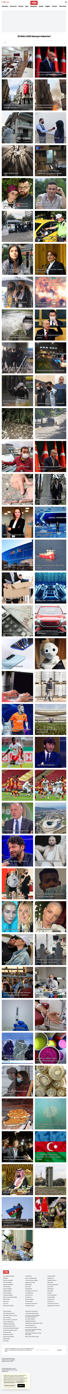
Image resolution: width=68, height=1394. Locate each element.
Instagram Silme (29, 1305)
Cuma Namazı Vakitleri (31, 1280)
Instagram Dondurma (31, 1303)
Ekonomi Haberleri (8, 1280)
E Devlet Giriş (28, 1289)
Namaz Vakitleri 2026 (31, 1278)
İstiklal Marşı (28, 1284)
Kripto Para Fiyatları (8, 1305)
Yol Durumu (28, 1297)
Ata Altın (49, 1293)
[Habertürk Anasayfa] (34, 2)
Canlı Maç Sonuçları (52, 1303)
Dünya (20, 6)
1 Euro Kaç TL (50, 1301)
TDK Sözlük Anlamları (8, 1313)
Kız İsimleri (6, 1341)
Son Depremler (29, 1293)
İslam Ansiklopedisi (8, 1322)
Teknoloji (62, 6)
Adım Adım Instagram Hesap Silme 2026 (33, 1333)
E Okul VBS (28, 1286)
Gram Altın (50, 1286)
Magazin (33, 6)
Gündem (5, 6)
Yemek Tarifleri (51, 1276)
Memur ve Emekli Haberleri (10, 1297)
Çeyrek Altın (50, 1289)
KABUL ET (21, 1385)
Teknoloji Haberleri (8, 1295)
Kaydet (59, 1350)
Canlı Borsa (28, 1276)
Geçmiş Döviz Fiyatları (31, 1327)
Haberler (5, 1278)
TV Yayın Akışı (28, 1301)
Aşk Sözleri (50, 1282)
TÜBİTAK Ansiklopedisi (9, 1324)
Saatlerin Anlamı (51, 1280)
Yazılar (54, 6)
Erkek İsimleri (6, 1338)
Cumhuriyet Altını (52, 1295)
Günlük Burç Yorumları (31, 1291)
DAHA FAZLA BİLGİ (10, 1385)
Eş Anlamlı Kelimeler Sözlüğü (11, 1328)
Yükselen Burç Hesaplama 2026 (33, 1323)
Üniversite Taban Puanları (10, 1315)
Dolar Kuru (6, 1301)
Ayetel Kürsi (50, 1278)
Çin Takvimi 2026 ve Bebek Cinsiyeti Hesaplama (32, 1316)
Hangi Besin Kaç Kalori (9, 1326)
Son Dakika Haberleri (8, 1276)
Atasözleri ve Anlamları (31, 1311)
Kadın (41, 6)
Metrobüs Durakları (8, 1334)
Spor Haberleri (7, 1286)
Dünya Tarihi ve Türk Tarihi (10, 1319)
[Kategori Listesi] (66, 2)
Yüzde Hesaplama (30, 1325)
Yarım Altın (50, 1291)
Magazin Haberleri (8, 1284)
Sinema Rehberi (29, 1299)
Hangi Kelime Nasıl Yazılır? (10, 1330)
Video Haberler (7, 1311)
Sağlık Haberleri (7, 1291)
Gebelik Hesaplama (30, 1321)
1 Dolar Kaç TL (51, 1299)
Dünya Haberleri (7, 1289)
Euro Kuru (5, 1303)
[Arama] (2, 2)
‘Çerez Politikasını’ (20, 1381)
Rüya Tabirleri (7, 1317)
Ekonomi (13, 6)
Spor (27, 6)
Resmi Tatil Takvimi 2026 (32, 1336)
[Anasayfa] (6, 1272)
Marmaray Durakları (8, 1336)
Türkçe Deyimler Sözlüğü (31, 1313)
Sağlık (47, 6)
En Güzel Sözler (7, 1332)
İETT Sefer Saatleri (30, 1319)
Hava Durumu (29, 1295)
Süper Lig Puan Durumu (53, 1305)
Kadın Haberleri (7, 1293)
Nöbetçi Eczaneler (30, 1282)
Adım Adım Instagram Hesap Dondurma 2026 (33, 1330)
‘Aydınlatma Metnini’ (9, 1382)
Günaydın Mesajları (52, 1284)
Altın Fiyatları (6, 1299)
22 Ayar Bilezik (51, 1297)
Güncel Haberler (7, 1282)
